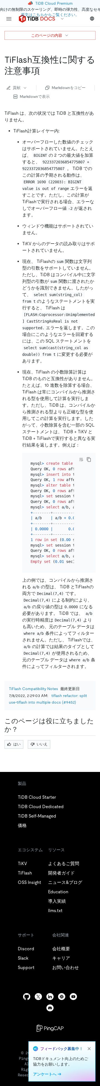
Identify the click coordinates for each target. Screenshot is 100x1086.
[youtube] (73, 996)
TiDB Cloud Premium (54, 3)
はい (17, 744)
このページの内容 (46, 35)
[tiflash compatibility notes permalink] (44, 70)
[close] (89, 1049)
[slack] (62, 996)
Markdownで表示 (35, 96)
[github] (26, 996)
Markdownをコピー (69, 87)
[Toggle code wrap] (81, 459)
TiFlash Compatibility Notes (33, 688)
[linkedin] (50, 996)
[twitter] (38, 996)
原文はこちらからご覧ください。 (50, 14)
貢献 (17, 87)
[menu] (8, 18)
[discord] (50, 1008)
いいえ (42, 744)
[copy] (89, 459)
